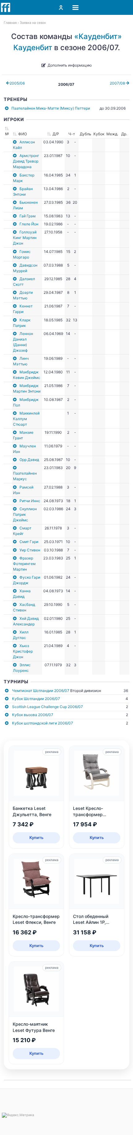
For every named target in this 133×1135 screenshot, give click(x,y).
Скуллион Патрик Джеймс (25, 514)
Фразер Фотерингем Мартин (24, 564)
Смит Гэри (28, 541)
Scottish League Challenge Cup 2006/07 (47, 706)
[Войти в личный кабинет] (61, 7)
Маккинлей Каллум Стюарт (26, 419)
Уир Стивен (29, 550)
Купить (36, 837)
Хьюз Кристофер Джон (23, 651)
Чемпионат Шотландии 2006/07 (40, 690)
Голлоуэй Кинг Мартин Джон (24, 238)
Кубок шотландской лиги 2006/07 (42, 723)
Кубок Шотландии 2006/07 (36, 698)
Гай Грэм (27, 216)
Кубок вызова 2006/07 (32, 714)
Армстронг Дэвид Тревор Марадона (26, 161)
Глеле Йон (28, 224)
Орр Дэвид (29, 459)
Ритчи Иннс (29, 500)
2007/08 (118, 83)
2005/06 (17, 83)
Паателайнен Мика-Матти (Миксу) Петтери (50, 108)
